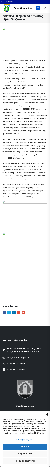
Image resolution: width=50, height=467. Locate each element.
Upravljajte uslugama (24, 439)
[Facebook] (47, 2)
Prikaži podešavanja (25, 461)
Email (23, 312)
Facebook (4, 312)
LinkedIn (14, 312)
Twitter (9, 312)
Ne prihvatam (25, 453)
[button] (46, 414)
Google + (18, 312)
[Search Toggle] (45, 8)
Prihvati (25, 446)
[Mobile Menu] (38, 8)
